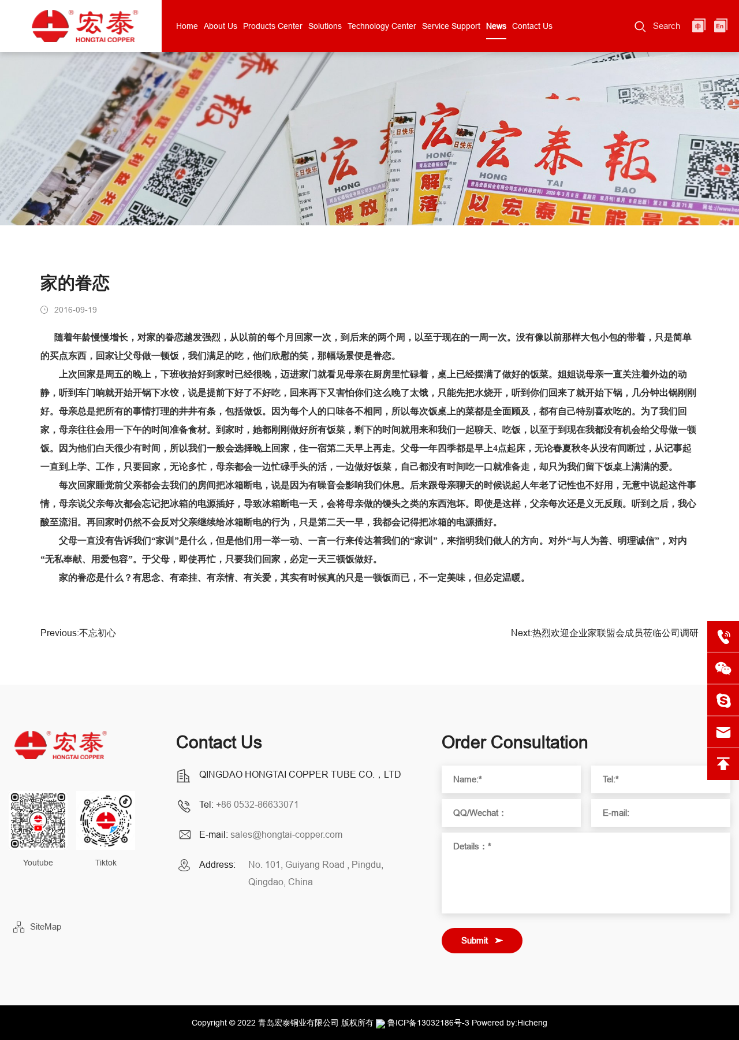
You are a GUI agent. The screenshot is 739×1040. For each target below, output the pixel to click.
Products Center (273, 26)
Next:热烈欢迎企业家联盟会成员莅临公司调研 (605, 632)
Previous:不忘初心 (78, 632)
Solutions (325, 26)
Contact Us (532, 26)
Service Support (451, 26)
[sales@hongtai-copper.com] (723, 700)
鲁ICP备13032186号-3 (428, 1022)
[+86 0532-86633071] (723, 637)
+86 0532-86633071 (257, 804)
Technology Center (382, 26)
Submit (474, 940)
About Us (220, 26)
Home (187, 26)
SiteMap (45, 926)
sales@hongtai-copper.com (286, 834)
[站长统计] (380, 1022)
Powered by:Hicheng (509, 1022)
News (496, 26)
